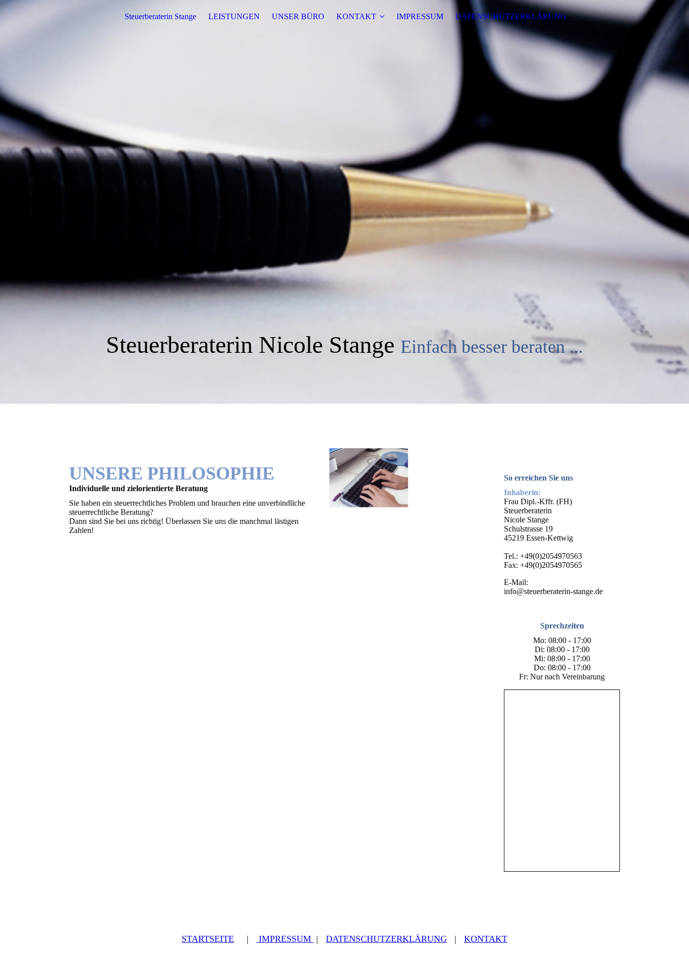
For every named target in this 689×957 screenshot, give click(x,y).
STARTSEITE (208, 939)
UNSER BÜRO (298, 16)
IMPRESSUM (419, 16)
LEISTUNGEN (234, 16)
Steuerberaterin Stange (160, 16)
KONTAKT (356, 16)
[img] (344, 202)
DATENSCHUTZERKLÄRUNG (510, 16)
